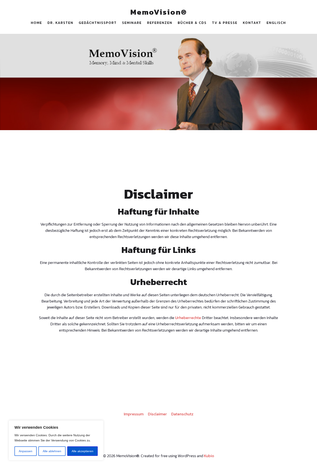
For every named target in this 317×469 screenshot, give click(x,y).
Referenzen (159, 22)
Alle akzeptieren (82, 451)
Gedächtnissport (98, 22)
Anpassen (25, 451)
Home (36, 22)
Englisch (276, 22)
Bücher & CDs (192, 22)
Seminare (132, 22)
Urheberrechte (188, 318)
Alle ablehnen (52, 451)
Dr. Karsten (60, 22)
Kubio (209, 456)
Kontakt (252, 22)
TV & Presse (224, 22)
